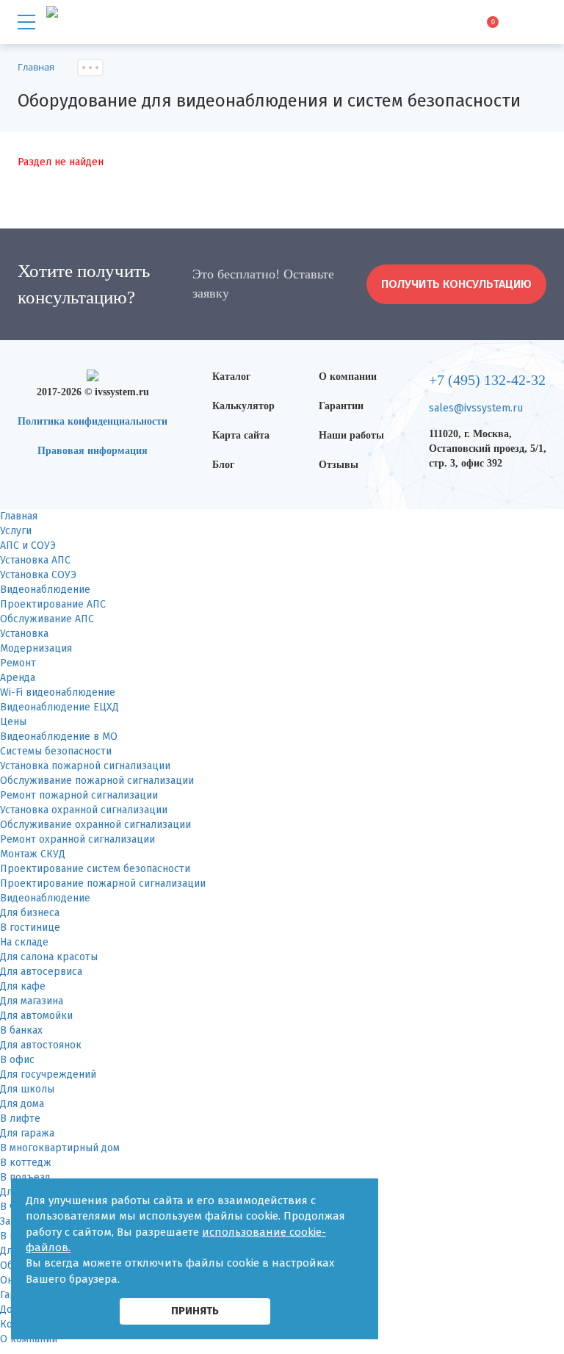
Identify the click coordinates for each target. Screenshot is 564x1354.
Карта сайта (241, 435)
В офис (17, 1060)
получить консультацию (456, 284)
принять (195, 1310)
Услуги (16, 531)
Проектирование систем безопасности (95, 869)
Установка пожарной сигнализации (85, 766)
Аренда (17, 677)
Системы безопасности (56, 751)
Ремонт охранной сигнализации (77, 839)
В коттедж (25, 1162)
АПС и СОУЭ (28, 545)
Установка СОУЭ (38, 575)
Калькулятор (243, 405)
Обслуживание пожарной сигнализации (97, 780)
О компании (348, 376)
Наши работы (351, 435)
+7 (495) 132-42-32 (487, 380)
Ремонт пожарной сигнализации (79, 795)
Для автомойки (36, 1015)
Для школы (27, 1089)
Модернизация (36, 648)
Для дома (22, 1104)
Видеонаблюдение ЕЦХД (59, 707)
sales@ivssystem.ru (476, 408)
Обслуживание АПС (47, 619)
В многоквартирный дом (60, 1148)
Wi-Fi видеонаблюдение (57, 692)
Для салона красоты (49, 957)
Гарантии (341, 405)
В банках (21, 1030)
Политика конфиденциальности (92, 421)
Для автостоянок (41, 1045)
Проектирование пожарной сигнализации (103, 883)
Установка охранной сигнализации (83, 810)
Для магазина (31, 1001)
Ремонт (18, 663)
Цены (13, 722)
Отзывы (338, 464)
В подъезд (25, 1177)
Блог (223, 464)
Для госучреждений (48, 1074)
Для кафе (23, 986)
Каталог (231, 376)
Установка (24, 633)
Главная (18, 516)
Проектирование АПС (53, 604)
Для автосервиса (41, 971)
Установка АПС (35, 560)
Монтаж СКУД (32, 854)
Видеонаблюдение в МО (59, 736)
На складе (24, 942)
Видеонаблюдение (45, 589)
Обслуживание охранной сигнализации (95, 824)
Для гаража (27, 1133)
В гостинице (30, 927)
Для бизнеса (29, 913)
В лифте (20, 1118)
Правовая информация (92, 450)
